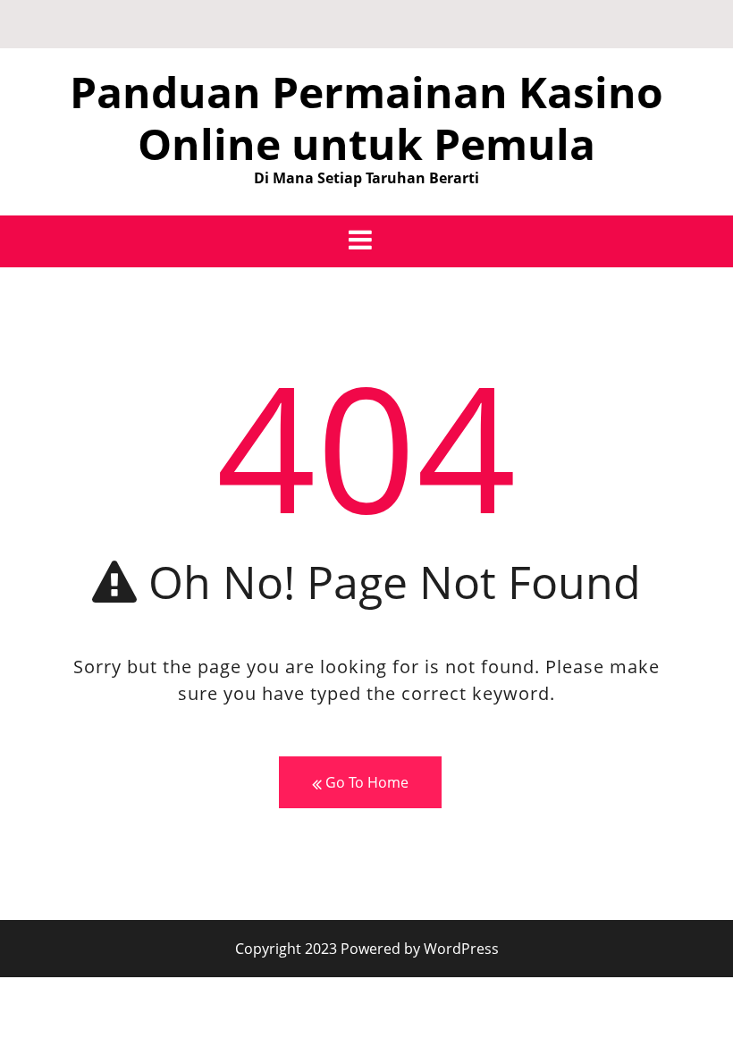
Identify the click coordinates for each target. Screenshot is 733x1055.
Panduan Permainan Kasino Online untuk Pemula (366, 118)
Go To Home (365, 782)
